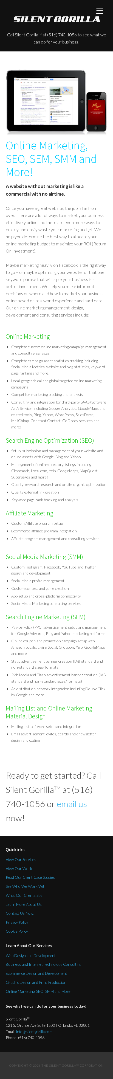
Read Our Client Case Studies (30, 877)
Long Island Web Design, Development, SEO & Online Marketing (57, 19)
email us (72, 803)
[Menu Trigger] (99, 10)
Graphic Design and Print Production (36, 982)
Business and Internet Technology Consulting (43, 964)
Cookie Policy (17, 931)
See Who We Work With (26, 886)
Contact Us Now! (20, 913)
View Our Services (21, 859)
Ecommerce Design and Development (36, 973)
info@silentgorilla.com (34, 1031)
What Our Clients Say (24, 895)
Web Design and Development (31, 955)
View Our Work (19, 868)
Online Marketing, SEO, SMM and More (38, 991)
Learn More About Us (24, 904)
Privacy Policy (17, 922)
